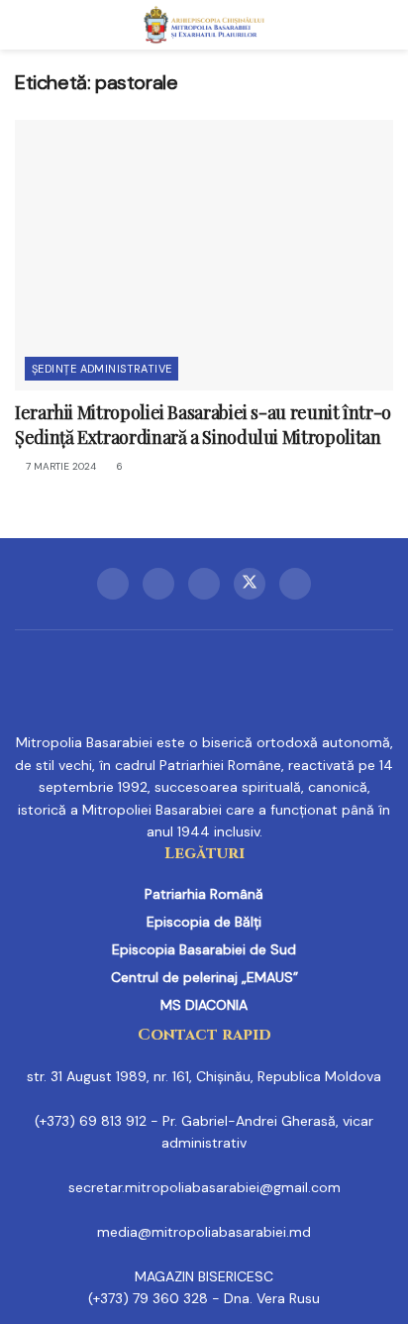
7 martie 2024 (59, 466)
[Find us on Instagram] (158, 584)
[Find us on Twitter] (249, 584)
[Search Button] (384, 25)
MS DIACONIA (204, 1005)
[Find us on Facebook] (113, 584)
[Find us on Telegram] (204, 584)
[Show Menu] (23, 25)
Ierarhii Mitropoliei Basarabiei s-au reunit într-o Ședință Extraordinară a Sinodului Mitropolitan (203, 424)
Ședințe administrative (102, 369)
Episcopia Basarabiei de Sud (204, 949)
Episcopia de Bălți (204, 922)
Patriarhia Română (204, 894)
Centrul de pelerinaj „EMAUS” (204, 977)
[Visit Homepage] (204, 25)
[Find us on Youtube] (295, 584)
